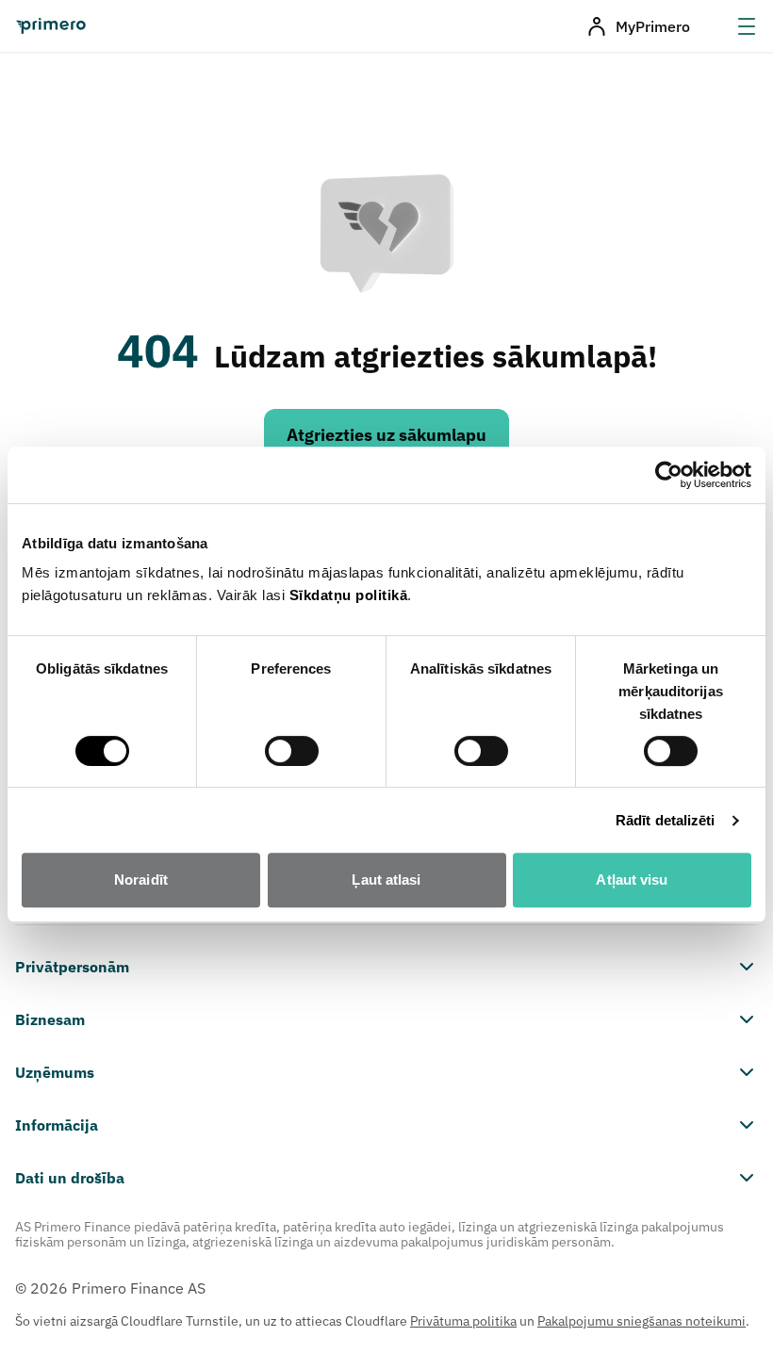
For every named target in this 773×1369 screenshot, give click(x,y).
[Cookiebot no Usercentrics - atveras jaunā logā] (668, 475)
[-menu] (746, 26)
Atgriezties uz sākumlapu (386, 435)
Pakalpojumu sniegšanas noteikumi (641, 1320)
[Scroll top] (729, 1325)
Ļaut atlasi (386, 880)
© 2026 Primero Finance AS (110, 1288)
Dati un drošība (69, 1177)
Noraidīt (141, 880)
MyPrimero (653, 26)
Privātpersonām (72, 966)
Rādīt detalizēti (665, 820)
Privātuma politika (463, 1320)
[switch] (292, 751)
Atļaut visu (631, 880)
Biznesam (50, 1019)
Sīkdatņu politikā (348, 595)
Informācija (56, 1125)
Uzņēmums (54, 1072)
